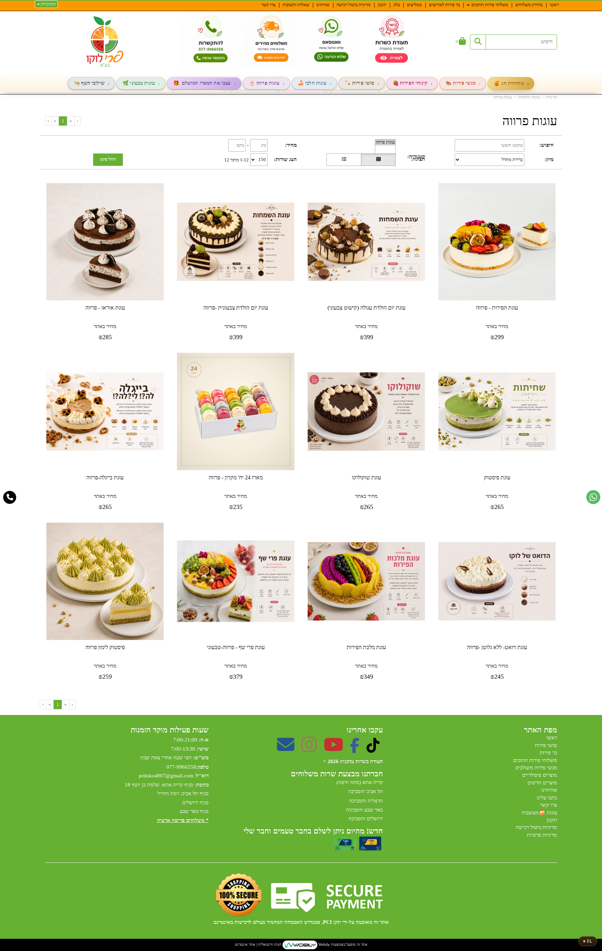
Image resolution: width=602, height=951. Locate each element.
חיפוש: (546, 145)
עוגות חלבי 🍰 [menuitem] (312, 83)
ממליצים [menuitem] (414, 4)
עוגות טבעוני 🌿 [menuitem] (139, 83)
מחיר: (291, 145)
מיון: (549, 159)
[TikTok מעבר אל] (372, 749)
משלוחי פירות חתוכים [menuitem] (489, 4)
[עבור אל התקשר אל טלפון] (10, 497)
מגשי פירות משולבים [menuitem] (536, 767)
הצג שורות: (285, 159)
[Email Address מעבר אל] (285, 749)
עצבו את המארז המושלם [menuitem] (206, 83)
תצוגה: (418, 159)
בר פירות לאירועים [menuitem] (444, 4)
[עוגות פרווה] (385, 142)
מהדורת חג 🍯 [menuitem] (509, 83)
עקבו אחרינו (365, 730)
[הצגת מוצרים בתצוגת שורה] (343, 159)
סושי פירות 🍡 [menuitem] (360, 83)
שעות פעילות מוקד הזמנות (170, 730)
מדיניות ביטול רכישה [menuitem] (354, 4)
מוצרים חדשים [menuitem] (542, 782)
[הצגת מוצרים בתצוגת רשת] (378, 159)
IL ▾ (587, 941)
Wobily (323, 944)
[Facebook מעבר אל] (355, 749)
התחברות (48, 4)
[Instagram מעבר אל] (309, 749)
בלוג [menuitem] (396, 4)
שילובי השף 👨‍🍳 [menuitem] (89, 83)
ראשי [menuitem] (554, 4)
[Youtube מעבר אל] (333, 749)
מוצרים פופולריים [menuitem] (539, 775)
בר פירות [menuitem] (548, 752)
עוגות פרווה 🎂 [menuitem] (264, 83)
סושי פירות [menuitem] (546, 745)
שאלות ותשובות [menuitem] (296, 4)
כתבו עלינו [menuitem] (547, 797)
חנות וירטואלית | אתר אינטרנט (258, 944)
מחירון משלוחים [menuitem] (529, 4)
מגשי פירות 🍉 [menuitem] (461, 83)
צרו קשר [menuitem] (268, 4)
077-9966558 (181, 767)
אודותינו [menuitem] (323, 4)
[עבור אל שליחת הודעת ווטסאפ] (593, 497)
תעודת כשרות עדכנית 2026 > (353, 761)
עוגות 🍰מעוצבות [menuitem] (539, 812)
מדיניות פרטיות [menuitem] (542, 835)
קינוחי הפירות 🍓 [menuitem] (410, 83)
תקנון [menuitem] (382, 4)
